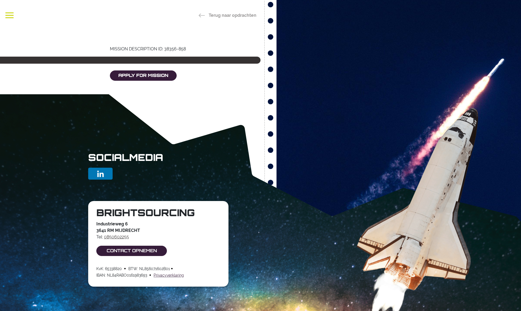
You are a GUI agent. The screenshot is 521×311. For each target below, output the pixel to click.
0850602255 (116, 236)
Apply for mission (143, 76)
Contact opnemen (132, 251)
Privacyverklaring (169, 275)
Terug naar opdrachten (232, 15)
